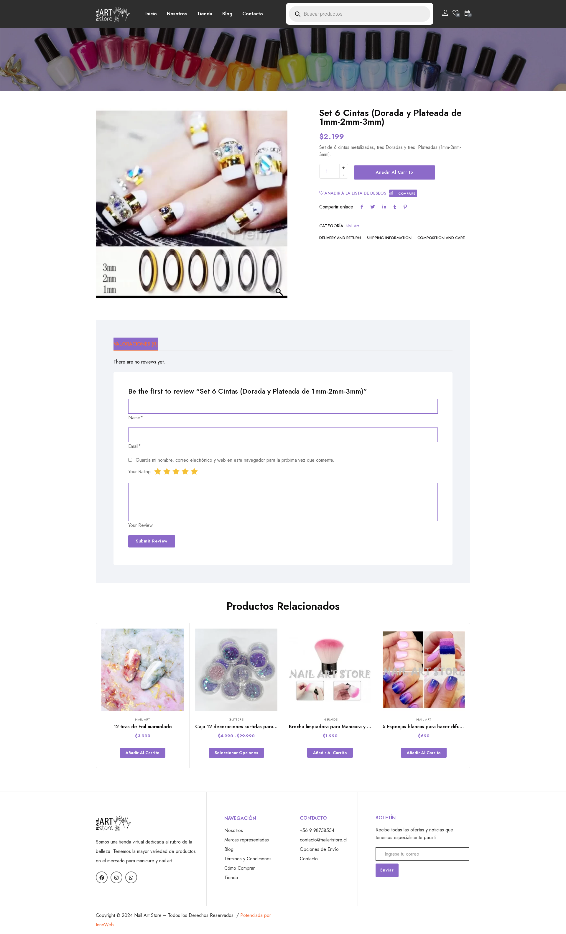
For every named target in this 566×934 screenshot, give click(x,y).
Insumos (330, 719)
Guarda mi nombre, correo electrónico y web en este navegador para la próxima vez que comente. (235, 460)
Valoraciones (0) (135, 344)
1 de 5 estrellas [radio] (157, 471)
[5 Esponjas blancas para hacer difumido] (424, 670)
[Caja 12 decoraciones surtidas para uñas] (236, 670)
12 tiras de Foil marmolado (142, 726)
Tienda (204, 13)
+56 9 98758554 (317, 830)
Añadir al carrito (394, 172)
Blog (227, 13)
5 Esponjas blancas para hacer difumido (426, 726)
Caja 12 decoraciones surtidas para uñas (240, 726)
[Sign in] (445, 14)
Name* (135, 417)
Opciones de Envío (319, 849)
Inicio (151, 13)
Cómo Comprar (239, 868)
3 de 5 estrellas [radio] (176, 471)
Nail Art (352, 226)
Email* (134, 446)
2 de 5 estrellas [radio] (166, 471)
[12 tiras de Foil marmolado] (142, 670)
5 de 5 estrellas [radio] (194, 471)
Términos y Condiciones (248, 858)
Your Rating (139, 471)
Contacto (252, 13)
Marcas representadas (246, 839)
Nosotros (177, 13)
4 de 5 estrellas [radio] (185, 471)
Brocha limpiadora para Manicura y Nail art (336, 726)
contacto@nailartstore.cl (323, 839)
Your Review (140, 525)
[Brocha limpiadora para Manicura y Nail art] (330, 670)
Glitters (236, 719)
